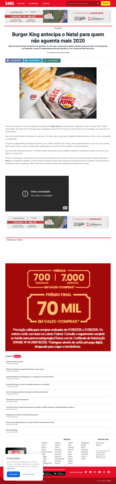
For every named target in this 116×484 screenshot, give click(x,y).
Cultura (57, 447)
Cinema (44, 461)
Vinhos (83, 458)
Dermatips (58, 452)
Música (70, 458)
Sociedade (84, 452)
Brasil (43, 454)
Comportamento (47, 463)
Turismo (83, 456)
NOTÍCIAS (20, 3)
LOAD (109, 481)
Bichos (44, 449)
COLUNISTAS (33, 3)
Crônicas (57, 445)
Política (70, 463)
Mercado (71, 449)
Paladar (17, 356)
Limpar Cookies (28, 474)
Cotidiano (58, 443)
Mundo (70, 456)
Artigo (43, 445)
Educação (58, 456)
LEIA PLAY (45, 3)
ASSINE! (105, 3)
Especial (57, 463)
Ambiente (45, 443)
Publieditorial (85, 443)
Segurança (84, 449)
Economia (58, 454)
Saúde (83, 447)
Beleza (44, 447)
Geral (69, 445)
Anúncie (98, 445)
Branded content (47, 452)
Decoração (58, 449)
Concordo (13, 474)
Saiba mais (11, 468)
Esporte (70, 443)
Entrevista (58, 461)
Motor (70, 454)
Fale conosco (100, 443)
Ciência (44, 458)
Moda (69, 452)
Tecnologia (84, 454)
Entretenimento (59, 458)
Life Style (71, 447)
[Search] (97, 3)
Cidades (44, 456)
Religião (83, 445)
